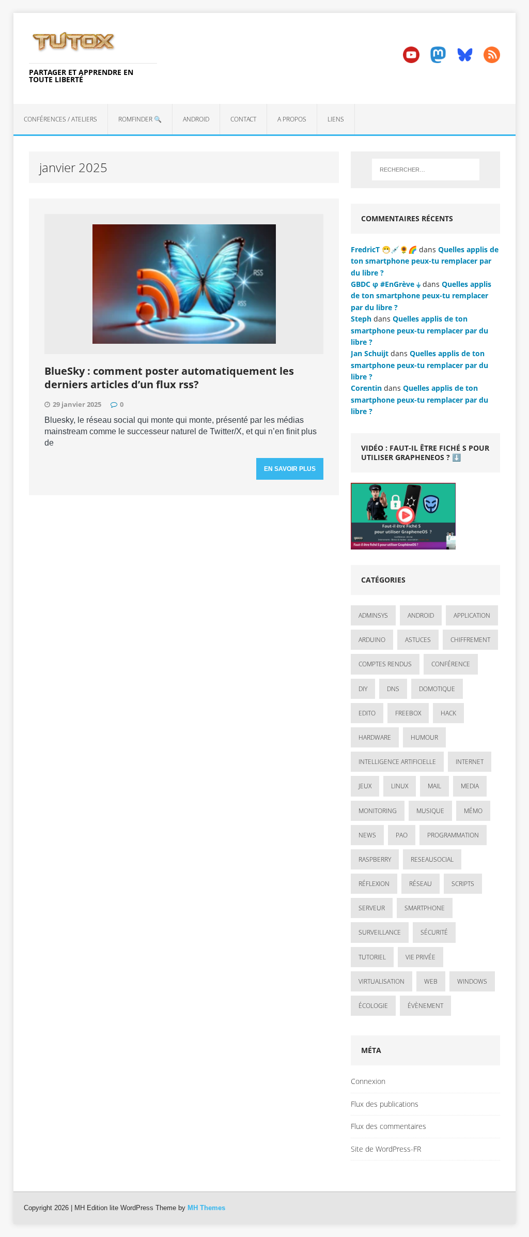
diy (363, 688)
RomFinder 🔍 (140, 119)
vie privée (420, 957)
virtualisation (381, 981)
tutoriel (372, 957)
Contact (243, 119)
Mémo (473, 810)
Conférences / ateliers (60, 119)
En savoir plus (290, 468)
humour (424, 737)
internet (470, 761)
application (472, 615)
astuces (418, 639)
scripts (463, 883)
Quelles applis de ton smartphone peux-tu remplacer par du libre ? (425, 261)
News (367, 835)
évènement (425, 1005)
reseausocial (432, 859)
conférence (450, 664)
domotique (437, 688)
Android (196, 119)
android (421, 615)
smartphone (424, 908)
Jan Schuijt (369, 353)
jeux (365, 786)
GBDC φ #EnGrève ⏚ (386, 284)
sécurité (434, 932)
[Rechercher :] (426, 169)
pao (402, 835)
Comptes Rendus (385, 664)
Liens (336, 119)
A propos (291, 119)
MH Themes (206, 1208)
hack (448, 713)
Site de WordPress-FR (386, 1149)
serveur (372, 908)
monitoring (378, 810)
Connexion (368, 1081)
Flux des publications (384, 1104)
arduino (372, 639)
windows (472, 981)
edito (367, 713)
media (470, 786)
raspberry (375, 859)
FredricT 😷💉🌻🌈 (384, 249)
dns (393, 688)
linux (399, 786)
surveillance (380, 932)
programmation (453, 835)
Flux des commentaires (388, 1126)
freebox (408, 713)
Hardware (375, 737)
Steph (361, 319)
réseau (420, 883)
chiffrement (470, 639)
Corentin (366, 388)
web (431, 981)
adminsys (373, 615)
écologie (373, 1005)
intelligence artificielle (397, 761)
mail (434, 786)
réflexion (374, 883)
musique (430, 810)
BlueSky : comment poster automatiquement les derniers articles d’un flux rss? (169, 377)
